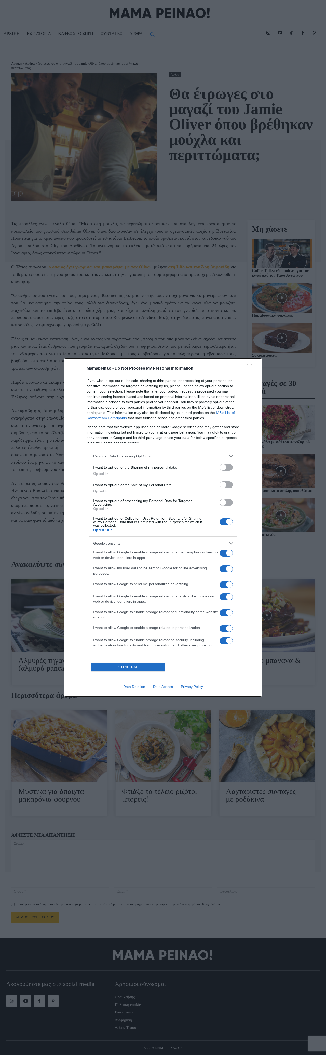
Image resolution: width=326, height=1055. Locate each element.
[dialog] (163, 527)
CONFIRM (127, 667)
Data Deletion (134, 687)
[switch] (226, 467)
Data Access (163, 687)
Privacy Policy (192, 687)
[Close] (251, 368)
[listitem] (163, 456)
